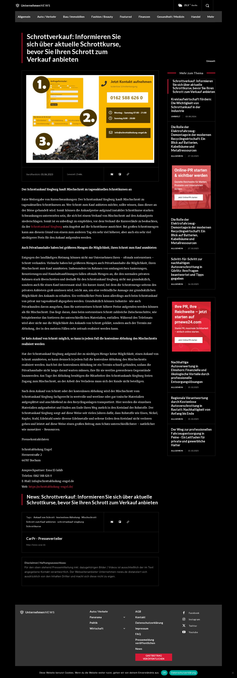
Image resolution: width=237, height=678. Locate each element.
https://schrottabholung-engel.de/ (51, 486)
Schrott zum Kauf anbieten (41, 521)
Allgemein (177, 156)
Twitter (193, 625)
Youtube (193, 632)
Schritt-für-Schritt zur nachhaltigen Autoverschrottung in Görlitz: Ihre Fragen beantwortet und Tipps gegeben (187, 268)
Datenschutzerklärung (183, 672)
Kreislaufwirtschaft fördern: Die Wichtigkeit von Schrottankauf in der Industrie (191, 105)
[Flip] (119, 174)
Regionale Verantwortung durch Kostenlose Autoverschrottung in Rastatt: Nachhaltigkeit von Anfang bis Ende (190, 405)
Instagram (194, 619)
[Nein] (232, 673)
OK (164, 672)
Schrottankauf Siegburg (47, 226)
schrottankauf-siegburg (70, 521)
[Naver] (111, 174)
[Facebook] (184, 613)
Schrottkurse (33, 526)
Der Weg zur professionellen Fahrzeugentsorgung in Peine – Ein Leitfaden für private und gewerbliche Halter (191, 437)
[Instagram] (184, 619)
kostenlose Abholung (68, 517)
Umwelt (210, 60)
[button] (207, 5)
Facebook (194, 613)
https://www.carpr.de (35, 544)
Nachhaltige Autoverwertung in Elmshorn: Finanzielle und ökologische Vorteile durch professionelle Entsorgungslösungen (190, 372)
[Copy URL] (127, 174)
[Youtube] (184, 632)
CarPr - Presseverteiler (44, 538)
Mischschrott (89, 517)
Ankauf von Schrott (44, 517)
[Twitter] (184, 626)
